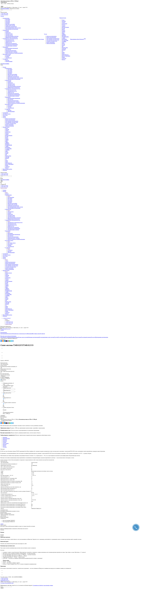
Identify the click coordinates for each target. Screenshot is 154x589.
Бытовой (9, 110)
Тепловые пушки (11, 83)
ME (6, 154)
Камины (9, 81)
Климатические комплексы (13, 93)
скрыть (1, 523)
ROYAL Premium (8, 135)
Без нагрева (10, 105)
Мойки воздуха (11, 92)
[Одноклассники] (3, 341)
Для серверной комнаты (86, 337)
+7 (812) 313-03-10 (4, 14)
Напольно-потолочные (12, 74)
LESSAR (7, 129)
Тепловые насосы (11, 85)
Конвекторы (10, 82)
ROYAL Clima (8, 155)
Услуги (4, 117)
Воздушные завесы (9, 104)
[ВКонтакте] (1, 341)
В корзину (3, 415)
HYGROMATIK (8, 145)
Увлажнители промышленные (14, 94)
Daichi (6, 161)
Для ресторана (78, 337)
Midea (6, 151)
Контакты (5, 170)
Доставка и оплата (6, 113)
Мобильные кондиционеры (13, 76)
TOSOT (6, 130)
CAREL (7, 146)
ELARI (6, 136)
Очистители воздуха (12, 89)
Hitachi (6, 137)
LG (6, 159)
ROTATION (7, 147)
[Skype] (11, 341)
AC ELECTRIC (8, 148)
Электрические (11, 107)
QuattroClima (7, 131)
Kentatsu (7, 133)
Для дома (60, 337)
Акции (4, 116)
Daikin (6, 160)
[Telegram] (13, 341)
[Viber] (8, 341)
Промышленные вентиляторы (14, 98)
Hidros (6, 141)
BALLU (7, 167)
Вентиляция (8, 97)
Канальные (10, 71)
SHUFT (6, 140)
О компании (5, 112)
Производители (6, 127)
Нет (3, 396)
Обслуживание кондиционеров (11, 121)
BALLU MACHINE (9, 164)
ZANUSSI (7, 166)
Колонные (10, 73)
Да (3, 395)
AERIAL (7, 142)
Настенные (10, 69)
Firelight (6, 139)
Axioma (6, 134)
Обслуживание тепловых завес (11, 122)
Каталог (4, 67)
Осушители (8, 109)
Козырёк (4, 409)
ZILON (6, 153)
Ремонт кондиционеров (10, 119)
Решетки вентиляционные (13, 100)
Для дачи (56, 337)
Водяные (9, 106)
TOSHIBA (7, 149)
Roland (6, 165)
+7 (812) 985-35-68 (4, 13)
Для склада (93, 337)
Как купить (5, 115)
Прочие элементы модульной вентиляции (16, 103)
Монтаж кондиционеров (10, 118)
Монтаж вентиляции (9, 125)
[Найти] (0, 11)
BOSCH (7, 158)
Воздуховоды (10, 99)
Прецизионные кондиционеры (14, 79)
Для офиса (73, 337)
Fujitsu (6, 128)
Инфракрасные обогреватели (14, 87)
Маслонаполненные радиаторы (14, 86)
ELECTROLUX (8, 163)
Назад (6, 192)
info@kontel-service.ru (6, 328)
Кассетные (10, 70)
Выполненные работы (7, 169)
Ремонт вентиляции (9, 124)
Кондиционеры (8, 68)
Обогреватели (8, 80)
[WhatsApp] (9, 341)
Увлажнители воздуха (12, 91)
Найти (2, 587)
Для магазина (68, 337)
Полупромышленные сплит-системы (15, 77)
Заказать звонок (3, 188)
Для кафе (63, 337)
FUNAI (6, 152)
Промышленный (11, 111)
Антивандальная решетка (8, 412)
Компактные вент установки (13, 101)
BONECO (7, 143)
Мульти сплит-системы (12, 75)
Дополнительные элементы (13, 95)
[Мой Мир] (4, 341)
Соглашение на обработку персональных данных (43, 585)
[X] (6, 341)
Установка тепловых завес (10, 123)
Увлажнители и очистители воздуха (13, 88)
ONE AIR (7, 157)
